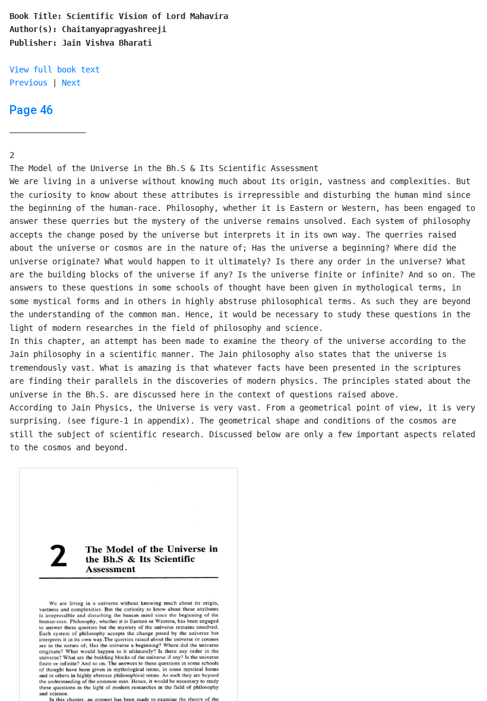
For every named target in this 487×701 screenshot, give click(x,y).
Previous (29, 82)
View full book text (55, 69)
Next (71, 82)
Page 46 (31, 110)
